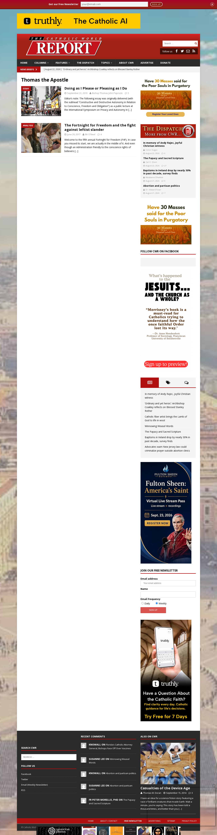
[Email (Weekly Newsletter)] (188, 51)
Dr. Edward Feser (153, 189)
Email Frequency (150, 599)
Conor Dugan (151, 150)
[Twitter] (182, 51)
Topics (105, 62)
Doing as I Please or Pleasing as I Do (95, 88)
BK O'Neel (90, 134)
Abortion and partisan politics (161, 185)
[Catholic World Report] (108, 57)
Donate (165, 62)
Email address (149, 578)
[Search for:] (178, 43)
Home (23, 62)
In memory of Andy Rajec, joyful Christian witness (162, 144)
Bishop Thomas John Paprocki (107, 93)
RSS (23, 790)
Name (144, 588)
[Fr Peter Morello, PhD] (83, 801)
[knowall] (83, 746)
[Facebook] (176, 51)
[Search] (196, 43)
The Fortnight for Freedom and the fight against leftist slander (100, 127)
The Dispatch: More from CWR (168, 131)
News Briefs (27, 69)
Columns (40, 62)
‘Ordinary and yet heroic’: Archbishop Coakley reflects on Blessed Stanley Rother (164, 407)
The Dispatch (85, 62)
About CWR (126, 62)
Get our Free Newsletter (63, 4)
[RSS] (193, 51)
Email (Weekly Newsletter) (34, 784)
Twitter (24, 779)
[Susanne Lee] (83, 760)
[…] (130, 109)
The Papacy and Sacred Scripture (163, 158)
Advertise (147, 62)
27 (165, 165)
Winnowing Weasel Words (159, 426)
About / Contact (108, 821)
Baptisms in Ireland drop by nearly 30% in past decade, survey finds (167, 172)
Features (61, 62)
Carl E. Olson (151, 162)
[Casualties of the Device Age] (168, 763)
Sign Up (156, 4)
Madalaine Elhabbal (154, 177)
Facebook (26, 774)
